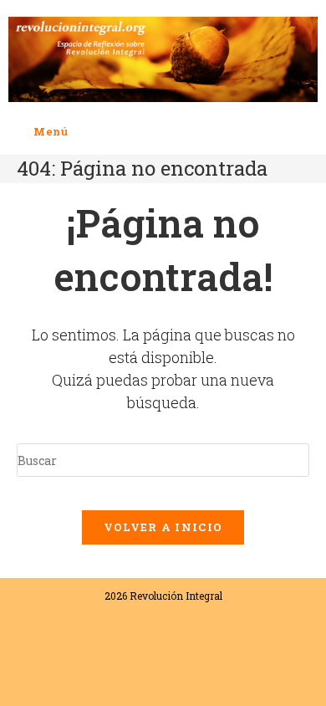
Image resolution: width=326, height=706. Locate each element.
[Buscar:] (81, 131)
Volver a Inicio (163, 527)
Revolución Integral (176, 595)
